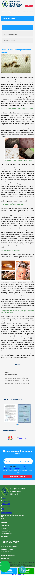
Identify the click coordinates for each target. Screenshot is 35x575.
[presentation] (3, 379)
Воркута (9, 558)
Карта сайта (5, 536)
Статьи (8, 11)
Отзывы (4, 528)
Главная (3, 11)
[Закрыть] (30, 566)
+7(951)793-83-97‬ (7, 550)
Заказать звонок (17, 476)
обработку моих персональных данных (16, 467)
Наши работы (5, 531)
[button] (16, 424)
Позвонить (9, 572)
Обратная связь (6, 534)
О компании (5, 525)
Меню (29, 5)
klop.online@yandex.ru (8, 555)
